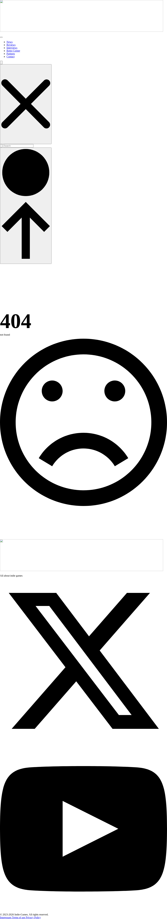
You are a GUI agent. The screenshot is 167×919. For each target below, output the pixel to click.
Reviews (11, 44)
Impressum (6, 917)
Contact (11, 56)
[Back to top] (26, 206)
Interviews (12, 47)
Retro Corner (13, 50)
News (10, 42)
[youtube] (83, 911)
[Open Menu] (1, 37)
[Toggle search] (1, 62)
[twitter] (83, 743)
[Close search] (26, 104)
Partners (11, 53)
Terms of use (19, 917)
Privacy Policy (33, 917)
